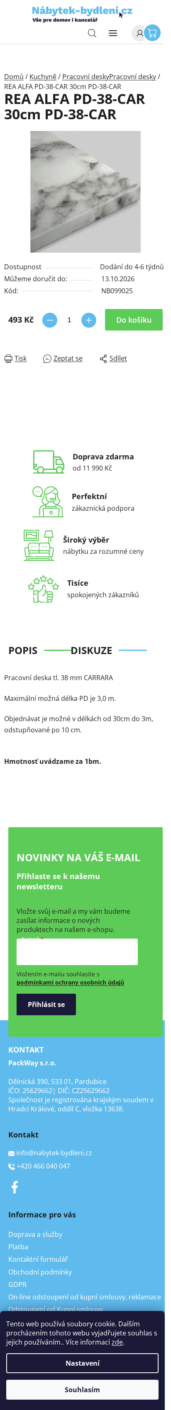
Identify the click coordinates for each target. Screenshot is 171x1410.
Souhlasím (82, 1389)
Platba (18, 1246)
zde (117, 1342)
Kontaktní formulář (38, 1259)
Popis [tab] (22, 650)
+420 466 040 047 (43, 1166)
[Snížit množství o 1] (49, 320)
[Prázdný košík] (154, 32)
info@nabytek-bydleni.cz (54, 1152)
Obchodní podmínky (40, 1272)
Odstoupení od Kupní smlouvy (55, 1309)
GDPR (17, 1284)
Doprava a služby (35, 1234)
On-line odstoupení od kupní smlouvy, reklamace (84, 1296)
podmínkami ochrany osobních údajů (70, 982)
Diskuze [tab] (91, 650)
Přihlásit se (46, 1004)
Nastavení (83, 1363)
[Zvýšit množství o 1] (88, 320)
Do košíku (133, 320)
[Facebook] (14, 1187)
